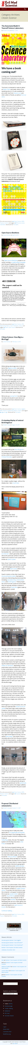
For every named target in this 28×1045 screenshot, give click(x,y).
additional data (19, 866)
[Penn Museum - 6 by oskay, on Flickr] (14, 636)
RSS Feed (7, 1013)
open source (12, 327)
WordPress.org (7, 1034)
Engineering (3, 325)
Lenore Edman (6, 235)
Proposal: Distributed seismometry (10, 804)
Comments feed (7, 1031)
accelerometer (14, 894)
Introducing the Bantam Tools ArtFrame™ (12, 942)
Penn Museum (19, 449)
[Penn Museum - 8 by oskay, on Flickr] (14, 756)
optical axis (23, 783)
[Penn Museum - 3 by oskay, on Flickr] (14, 500)
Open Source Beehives (10, 233)
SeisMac (13, 899)
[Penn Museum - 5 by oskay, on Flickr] (14, 469)
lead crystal (13, 569)
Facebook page (8, 1006)
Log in (4, 1027)
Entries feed (6, 1029)
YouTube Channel (9, 1015)
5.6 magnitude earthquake (16, 832)
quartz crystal (11, 559)
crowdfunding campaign (18, 262)
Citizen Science (17, 221)
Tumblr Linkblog (9, 1008)
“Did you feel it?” (12, 857)
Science (6, 223)
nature (6, 327)
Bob (3, 960)
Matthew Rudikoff (6, 966)
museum (18, 794)
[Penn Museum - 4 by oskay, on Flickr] (14, 601)
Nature (8, 325)
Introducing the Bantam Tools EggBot (11, 940)
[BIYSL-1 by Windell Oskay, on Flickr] (14, 140)
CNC (23, 324)
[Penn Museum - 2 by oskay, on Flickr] (14, 437)
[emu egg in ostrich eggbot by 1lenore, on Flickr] (14, 354)
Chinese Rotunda (7, 457)
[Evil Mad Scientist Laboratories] (14, 4)
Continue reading (7, 911)
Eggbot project (12, 368)
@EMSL (11, 1003)
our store (15, 1043)
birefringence (12, 582)
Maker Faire (6, 89)
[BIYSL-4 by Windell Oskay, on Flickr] (14, 161)
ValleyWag (5, 840)
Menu (3, 9)
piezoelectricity (11, 580)
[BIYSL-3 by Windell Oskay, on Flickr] (14, 124)
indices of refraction (7, 665)
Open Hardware (14, 325)
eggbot (3, 412)
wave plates (9, 736)
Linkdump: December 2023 (8, 950)
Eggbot (23, 409)
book (23, 223)
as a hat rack (5, 554)
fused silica (14, 587)
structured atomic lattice (9, 576)
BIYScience (18, 223)
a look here (15, 483)
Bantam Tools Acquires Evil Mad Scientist (12, 947)
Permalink (15, 224)
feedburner (7, 1011)
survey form (13, 396)
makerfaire (2, 224)
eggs (6, 412)
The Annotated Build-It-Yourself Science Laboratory (13, 27)
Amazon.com (17, 93)
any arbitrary (10, 896)
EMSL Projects (3, 410)
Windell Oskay (6, 30)
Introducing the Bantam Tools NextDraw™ (12, 945)
